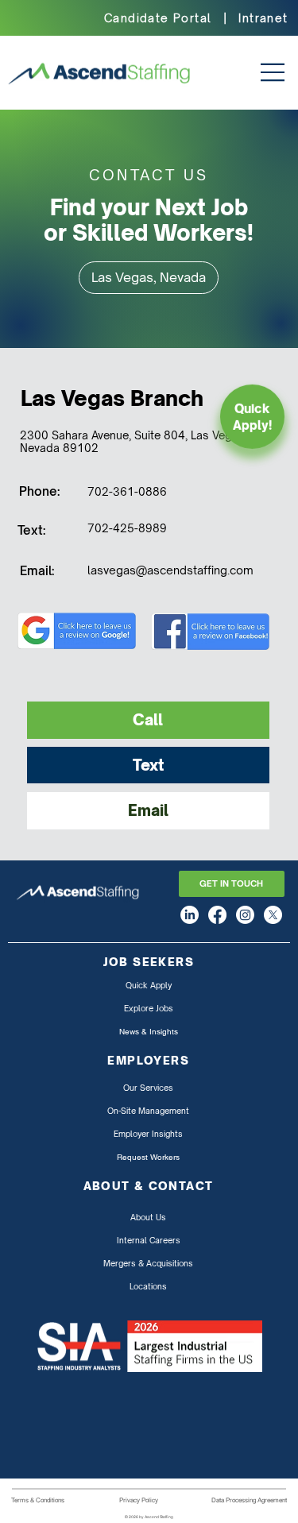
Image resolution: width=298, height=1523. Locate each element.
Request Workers (148, 1157)
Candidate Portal (157, 18)
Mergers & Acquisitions (148, 1263)
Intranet (263, 18)
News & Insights (148, 1031)
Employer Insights (148, 1133)
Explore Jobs (148, 1008)
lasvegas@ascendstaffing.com (170, 570)
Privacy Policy (138, 1500)
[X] (273, 915)
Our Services (148, 1087)
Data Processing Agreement (249, 1500)
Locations (148, 1286)
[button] (149, 277)
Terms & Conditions (37, 1500)
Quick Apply (149, 985)
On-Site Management (148, 1110)
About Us (148, 1217)
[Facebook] (217, 915)
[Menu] (266, 72)
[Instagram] (245, 915)
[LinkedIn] (189, 915)
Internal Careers (148, 1240)
